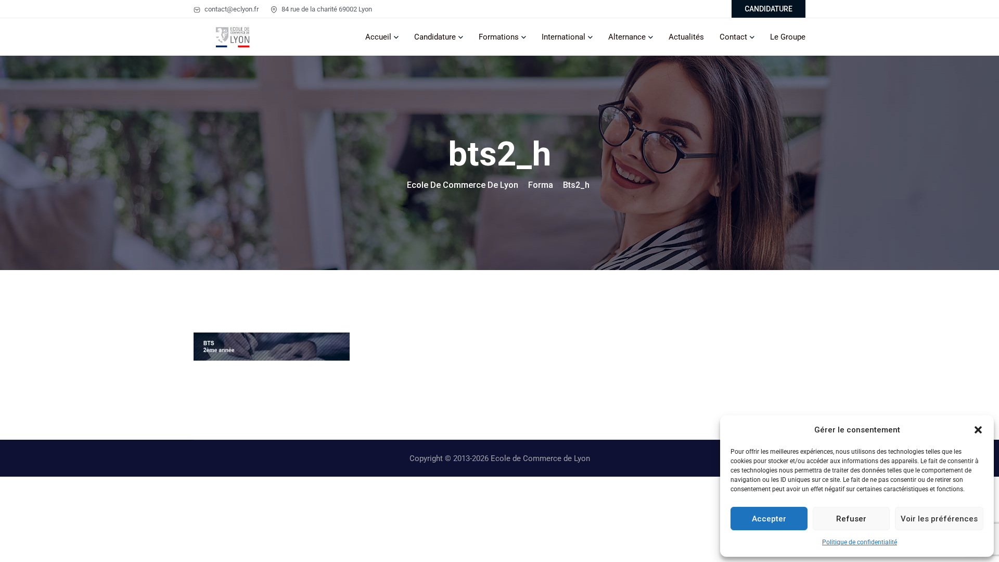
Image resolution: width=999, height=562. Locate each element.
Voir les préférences (939, 518)
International (563, 37)
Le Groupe (787, 37)
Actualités (686, 37)
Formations (499, 37)
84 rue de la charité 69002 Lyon (326, 9)
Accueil (378, 37)
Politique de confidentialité (859, 542)
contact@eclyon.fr (231, 9)
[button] (978, 430)
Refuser (851, 518)
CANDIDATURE (768, 9)
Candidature (435, 37)
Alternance (627, 37)
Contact (733, 37)
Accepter (769, 518)
